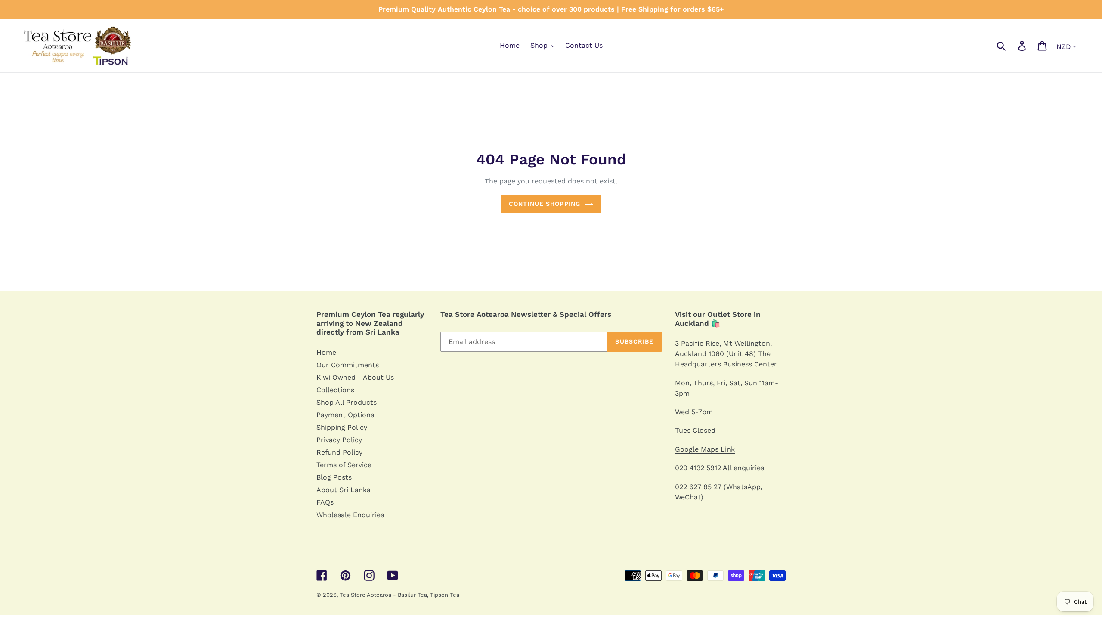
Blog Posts (334, 477)
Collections (335, 390)
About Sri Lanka (343, 490)
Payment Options (345, 415)
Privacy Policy (339, 440)
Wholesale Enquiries (350, 515)
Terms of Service (343, 465)
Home (326, 352)
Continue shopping (544, 203)
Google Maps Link (705, 449)
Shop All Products (346, 402)
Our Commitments (347, 365)
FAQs (325, 502)
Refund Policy (339, 452)
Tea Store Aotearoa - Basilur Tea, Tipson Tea (399, 595)
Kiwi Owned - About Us (355, 377)
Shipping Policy (341, 427)
